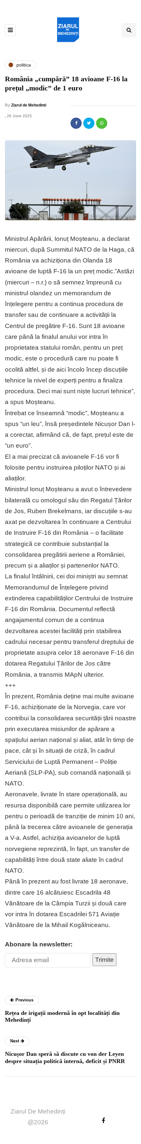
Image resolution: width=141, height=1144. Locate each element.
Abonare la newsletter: (38, 944)
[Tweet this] (88, 123)
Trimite (104, 959)
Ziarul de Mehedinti (28, 105)
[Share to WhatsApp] (101, 123)
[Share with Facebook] (76, 123)
